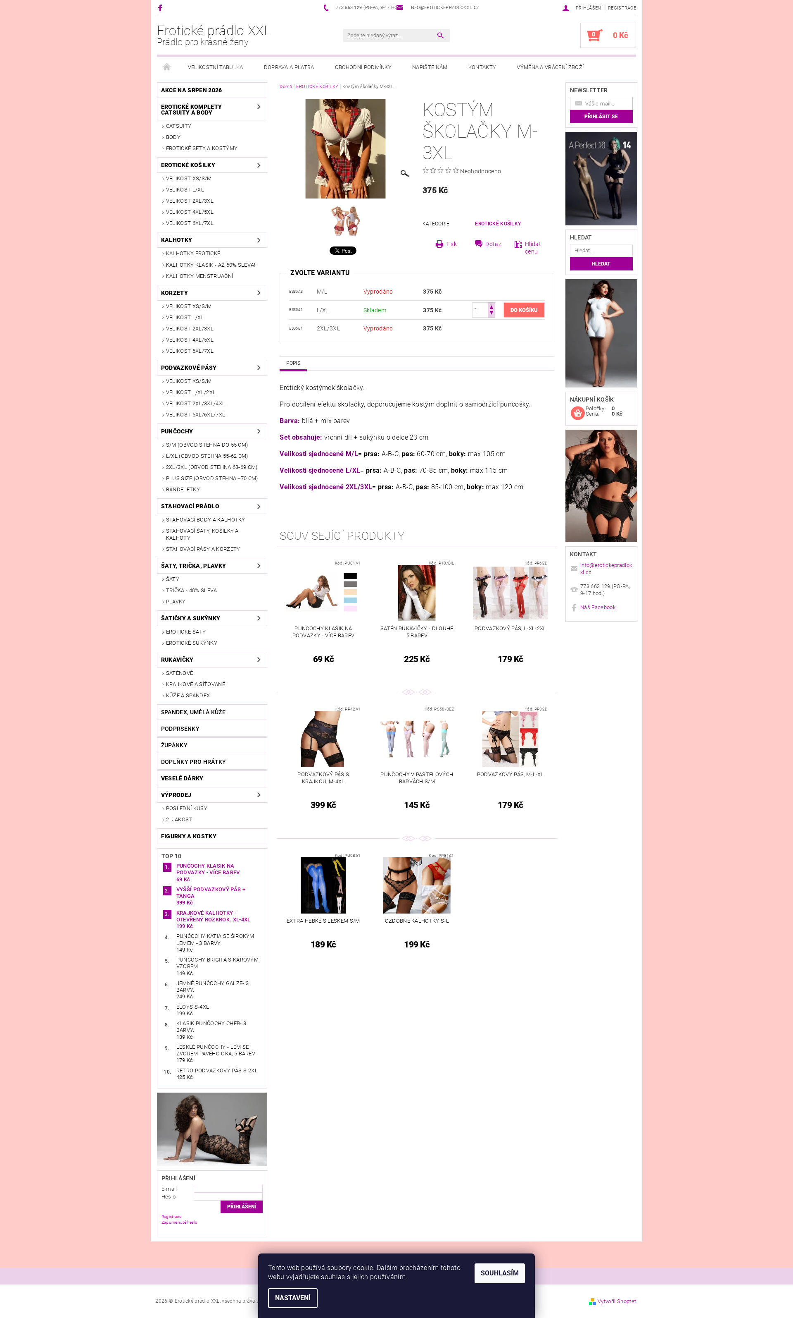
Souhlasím (500, 1273)
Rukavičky (177, 659)
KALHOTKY (176, 240)
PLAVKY (176, 601)
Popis (293, 363)
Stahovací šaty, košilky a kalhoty (202, 534)
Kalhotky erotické (193, 253)
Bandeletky (183, 489)
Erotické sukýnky (191, 643)
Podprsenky (180, 728)
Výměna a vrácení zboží (550, 67)
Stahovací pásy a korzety (203, 549)
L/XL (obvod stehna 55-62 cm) (207, 456)
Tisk (451, 244)
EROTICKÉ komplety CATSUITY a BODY (191, 109)
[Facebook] (161, 7)
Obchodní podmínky (363, 67)
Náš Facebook (597, 607)
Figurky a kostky (188, 836)
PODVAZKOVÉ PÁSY (189, 367)
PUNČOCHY (177, 431)
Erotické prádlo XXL (214, 35)
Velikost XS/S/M (189, 178)
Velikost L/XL (185, 190)
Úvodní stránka (167, 67)
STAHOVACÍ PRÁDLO (190, 506)
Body (173, 137)
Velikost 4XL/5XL (190, 212)
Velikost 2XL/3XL (190, 201)
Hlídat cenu (533, 248)
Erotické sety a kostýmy (201, 148)
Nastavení (293, 1298)
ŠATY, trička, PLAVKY (193, 565)
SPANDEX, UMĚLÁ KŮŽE (193, 712)
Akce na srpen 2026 (191, 90)
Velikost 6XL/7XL (190, 223)
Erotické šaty (186, 632)
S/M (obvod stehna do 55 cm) (207, 445)
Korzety (174, 292)
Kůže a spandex (188, 695)
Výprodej (176, 795)
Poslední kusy (186, 808)
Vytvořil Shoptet (617, 1301)
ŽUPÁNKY (174, 745)
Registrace (622, 8)
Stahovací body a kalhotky (205, 520)
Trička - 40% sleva (191, 590)
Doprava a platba (289, 67)
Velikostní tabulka (215, 67)
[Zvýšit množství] (491, 306)
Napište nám (430, 67)
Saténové (179, 673)
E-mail (169, 1189)
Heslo (168, 1197)
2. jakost (179, 819)
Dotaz (493, 244)
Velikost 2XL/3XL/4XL (195, 403)
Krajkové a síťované (195, 684)
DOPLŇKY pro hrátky (193, 761)
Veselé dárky (182, 778)
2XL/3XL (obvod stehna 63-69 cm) (212, 467)
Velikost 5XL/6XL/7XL (195, 414)
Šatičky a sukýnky (190, 618)
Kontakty (482, 67)
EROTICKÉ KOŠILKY (188, 165)
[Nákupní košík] (578, 413)
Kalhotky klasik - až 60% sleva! (211, 265)
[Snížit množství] (491, 314)
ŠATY (172, 579)
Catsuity (179, 126)
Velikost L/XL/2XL (191, 392)
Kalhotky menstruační (199, 276)
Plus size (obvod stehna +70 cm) (212, 478)
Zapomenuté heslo (179, 1222)
